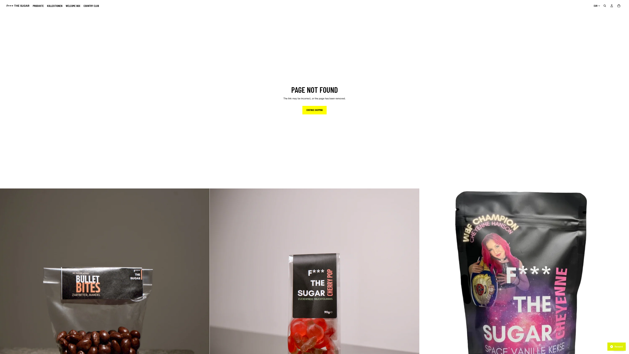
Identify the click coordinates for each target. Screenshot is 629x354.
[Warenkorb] (618, 5)
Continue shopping (314, 110)
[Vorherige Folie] (5, 293)
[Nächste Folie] (205, 293)
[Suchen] (604, 5)
